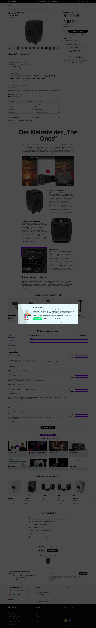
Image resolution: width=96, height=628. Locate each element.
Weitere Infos (57, 318)
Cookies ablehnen (48, 318)
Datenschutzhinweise (70, 322)
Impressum (62, 322)
